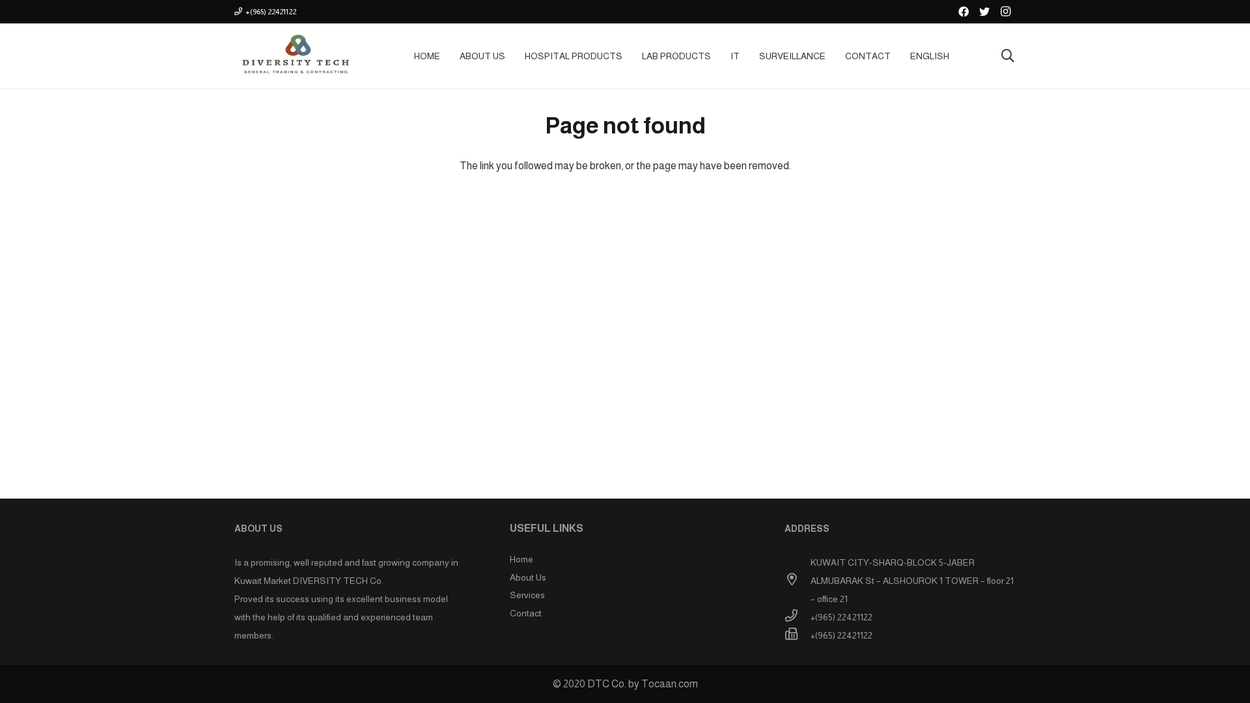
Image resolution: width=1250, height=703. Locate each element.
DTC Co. (606, 683)
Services (527, 595)
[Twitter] (984, 11)
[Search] (1007, 56)
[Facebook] (963, 11)
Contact (526, 613)
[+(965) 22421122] (798, 617)
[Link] (294, 56)
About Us (528, 577)
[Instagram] (1005, 11)
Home (521, 559)
